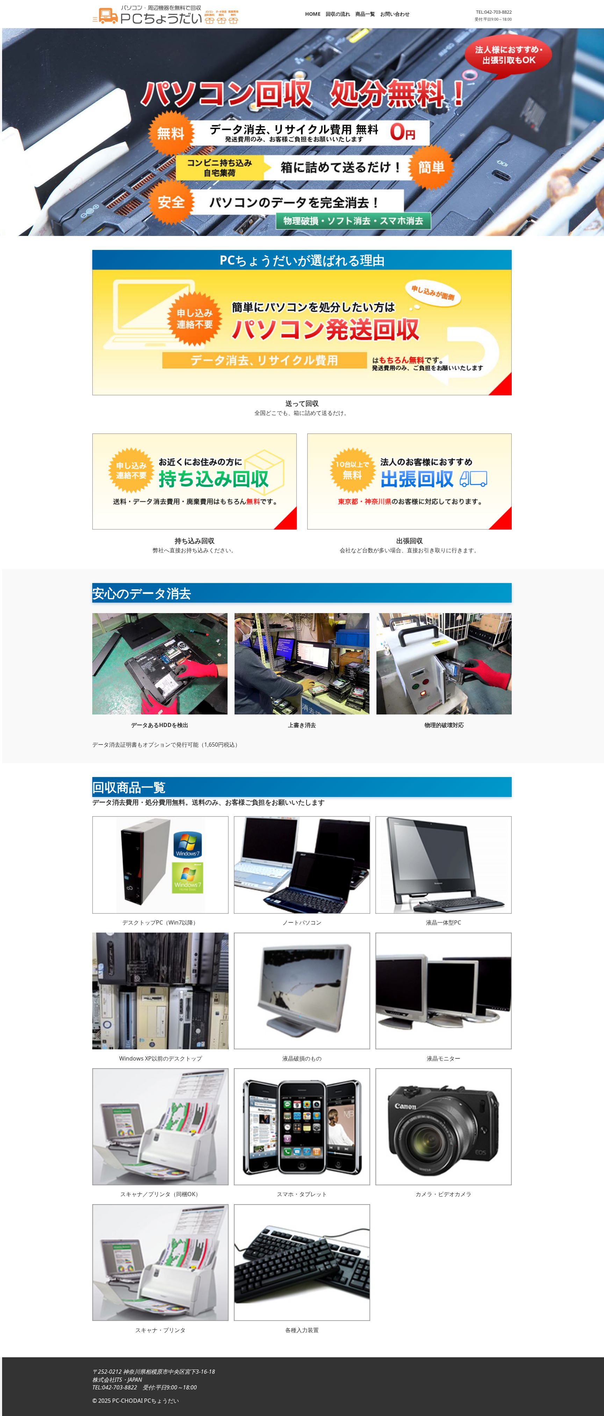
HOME (313, 13)
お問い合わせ (395, 13)
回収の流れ (338, 13)
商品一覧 (365, 13)
